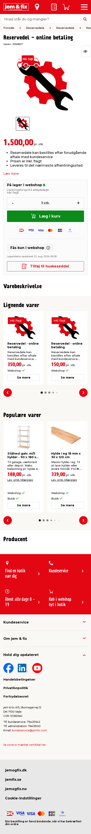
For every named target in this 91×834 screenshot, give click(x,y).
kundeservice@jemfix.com (29, 730)
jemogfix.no (16, 789)
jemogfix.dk (16, 770)
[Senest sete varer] (86, 51)
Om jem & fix (15, 639)
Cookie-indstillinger (23, 798)
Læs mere (11, 174)
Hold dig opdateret (21, 655)
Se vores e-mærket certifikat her (24, 744)
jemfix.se (13, 780)
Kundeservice (16, 622)
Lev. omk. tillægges (20, 480)
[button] (42, 393)
